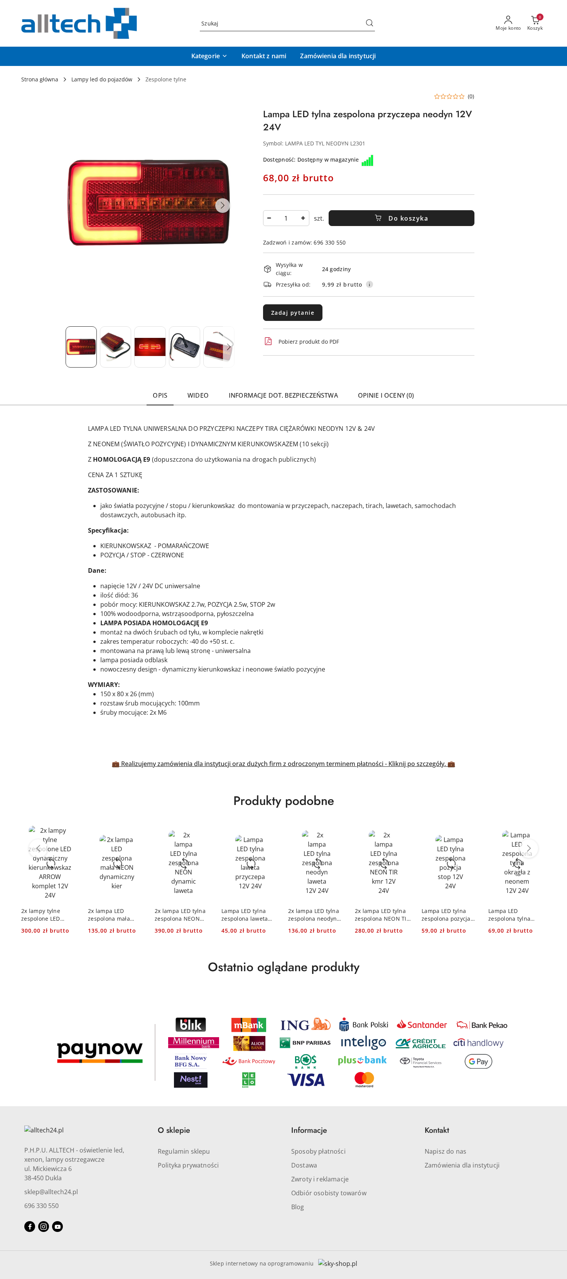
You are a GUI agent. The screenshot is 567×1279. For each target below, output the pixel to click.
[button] (209, 56)
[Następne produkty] (529, 849)
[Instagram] (43, 1226)
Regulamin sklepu (184, 1151)
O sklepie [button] (174, 1130)
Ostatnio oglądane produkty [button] (283, 967)
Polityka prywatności (188, 1165)
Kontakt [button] (437, 1130)
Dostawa (304, 1165)
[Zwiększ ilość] (303, 218)
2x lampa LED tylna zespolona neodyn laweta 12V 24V (313, 915)
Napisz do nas (445, 1151)
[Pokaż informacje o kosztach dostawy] (369, 284)
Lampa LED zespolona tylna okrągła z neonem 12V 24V (512, 915)
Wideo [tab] (198, 395)
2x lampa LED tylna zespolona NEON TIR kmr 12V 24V (382, 915)
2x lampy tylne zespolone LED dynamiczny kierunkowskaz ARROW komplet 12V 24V (48, 915)
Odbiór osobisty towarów (328, 1193)
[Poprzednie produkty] (38, 849)
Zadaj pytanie (293, 312)
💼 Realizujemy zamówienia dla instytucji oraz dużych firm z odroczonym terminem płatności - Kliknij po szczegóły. (279, 763)
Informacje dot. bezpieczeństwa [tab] (283, 395)
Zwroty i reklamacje (320, 1179)
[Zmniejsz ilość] (269, 218)
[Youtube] (57, 1226)
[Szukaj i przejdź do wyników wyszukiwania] (369, 23)
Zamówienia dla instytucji (462, 1165)
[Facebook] (29, 1226)
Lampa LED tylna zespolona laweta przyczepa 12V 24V (246, 915)
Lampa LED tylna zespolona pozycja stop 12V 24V (446, 915)
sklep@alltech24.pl (51, 1192)
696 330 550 (41, 1205)
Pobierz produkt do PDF (308, 341)
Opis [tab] (160, 395)
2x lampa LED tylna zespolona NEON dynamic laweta (180, 915)
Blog (297, 1207)
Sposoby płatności (318, 1151)
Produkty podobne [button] (283, 801)
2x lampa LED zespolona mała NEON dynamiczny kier (113, 915)
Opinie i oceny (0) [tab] (386, 395)
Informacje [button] (309, 1130)
